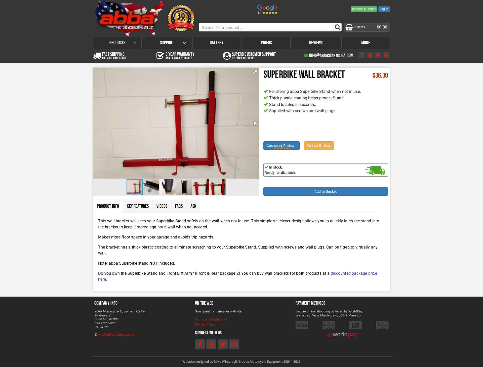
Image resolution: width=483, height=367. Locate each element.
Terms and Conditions (211, 319)
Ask (193, 206)
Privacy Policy (205, 324)
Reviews (316, 43)
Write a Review (319, 146)
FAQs (179, 206)
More (365, 43)
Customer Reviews (281, 146)
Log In (384, 9)
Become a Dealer (364, 9)
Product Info (108, 206)
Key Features (137, 206)
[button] (255, 72)
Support (167, 43)
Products (117, 43)
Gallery (216, 43)
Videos (266, 43)
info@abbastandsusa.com (117, 334)
